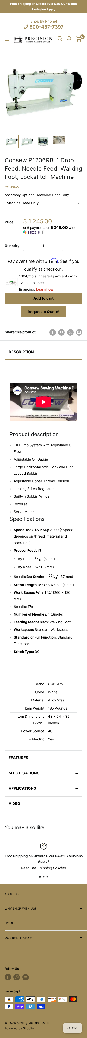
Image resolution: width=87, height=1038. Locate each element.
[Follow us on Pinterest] (25, 977)
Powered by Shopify (19, 1028)
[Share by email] (79, 332)
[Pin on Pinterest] (61, 332)
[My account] (69, 38)
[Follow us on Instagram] (16, 977)
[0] (78, 39)
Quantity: (12, 245)
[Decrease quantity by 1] (28, 246)
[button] (52, 229)
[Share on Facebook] (52, 332)
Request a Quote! (43, 311)
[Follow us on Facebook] (8, 977)
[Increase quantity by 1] (58, 246)
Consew (12, 187)
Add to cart (43, 298)
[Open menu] (7, 39)
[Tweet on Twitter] (70, 332)
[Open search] (60, 38)
